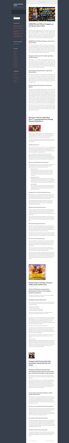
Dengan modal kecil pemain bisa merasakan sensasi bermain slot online (40, 363)
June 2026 (15, 54)
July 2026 (15, 52)
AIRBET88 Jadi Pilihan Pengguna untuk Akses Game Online (41, 25)
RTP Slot (15, 75)
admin (35, 27)
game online (35, 59)
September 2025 (16, 66)
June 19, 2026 (31, 27)
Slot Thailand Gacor (16, 78)
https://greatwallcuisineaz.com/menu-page (43, 147)
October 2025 (15, 64)
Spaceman (15, 80)
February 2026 (15, 57)
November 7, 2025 (31, 286)
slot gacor (42, 134)
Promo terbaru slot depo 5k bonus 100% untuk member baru (40, 283)
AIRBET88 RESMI (16, 73)
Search (15, 16)
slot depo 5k (35, 317)
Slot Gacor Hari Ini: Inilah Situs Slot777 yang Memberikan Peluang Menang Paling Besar (41, 119)
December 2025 (16, 61)
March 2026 (15, 56)
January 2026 (15, 59)
